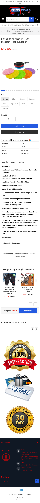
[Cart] (37, 19)
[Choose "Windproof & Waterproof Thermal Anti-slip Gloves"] (14, 275)
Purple (5, 108)
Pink (4, 104)
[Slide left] (1, 31)
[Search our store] (31, 19)
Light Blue (14, 104)
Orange (32, 99)
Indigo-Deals (17, 494)
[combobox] (20, 19)
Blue (14, 99)
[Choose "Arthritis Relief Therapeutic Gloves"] (32, 275)
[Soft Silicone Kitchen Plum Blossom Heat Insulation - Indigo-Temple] (3, 90)
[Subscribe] (37, 481)
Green (22, 99)
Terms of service (20, 500)
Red (23, 104)
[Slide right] (39, 31)
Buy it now (19, 132)
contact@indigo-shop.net (29, 465)
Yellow (32, 104)
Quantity (4, 115)
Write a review (20, 256)
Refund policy (20, 497)
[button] (3, 19)
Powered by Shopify (25, 494)
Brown (5, 99)
